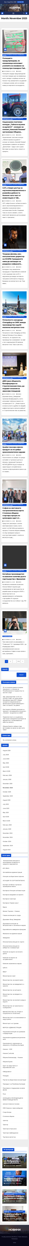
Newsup (24, 1236)
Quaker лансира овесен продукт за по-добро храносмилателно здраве (13, 449)
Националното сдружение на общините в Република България (13, 119)
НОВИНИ (14, 7)
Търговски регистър (9, 1137)
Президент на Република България (14, 1084)
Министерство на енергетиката (13, 980)
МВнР (4, 972)
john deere (6, 868)
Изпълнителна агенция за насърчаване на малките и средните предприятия (11, 862)
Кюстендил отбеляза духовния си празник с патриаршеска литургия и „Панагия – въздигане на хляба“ (14, 711)
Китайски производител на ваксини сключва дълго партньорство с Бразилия (14, 576)
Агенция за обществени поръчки (13, 876)
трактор (5, 1120)
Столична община (7, 636)
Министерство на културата (12, 990)
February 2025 (7, 825)
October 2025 (7, 792)
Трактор (5, 1124)
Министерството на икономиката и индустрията (14, 1018)
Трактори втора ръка (9, 1129)
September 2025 (8, 796)
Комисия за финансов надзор (12, 963)
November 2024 (8, 837)
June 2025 (6, 808)
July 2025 (6, 804)
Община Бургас (8, 1061)
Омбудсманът (7, 1071)
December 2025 (7, 783)
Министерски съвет (9, 976)
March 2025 (6, 821)
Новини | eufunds (8, 1053)
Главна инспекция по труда (12, 915)
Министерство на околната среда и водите (14, 1001)
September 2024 (8, 845)
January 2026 (7, 779)
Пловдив (6, 1075)
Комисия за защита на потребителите (10, 958)
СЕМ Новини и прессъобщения (13, 1108)
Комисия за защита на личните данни (13, 952)
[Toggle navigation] (13, 13)
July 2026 (6, 754)
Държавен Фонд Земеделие (12, 919)
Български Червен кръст (11, 903)
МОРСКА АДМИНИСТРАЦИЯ (12, 1027)
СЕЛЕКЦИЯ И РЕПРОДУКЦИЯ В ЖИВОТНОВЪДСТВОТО (13, 1099)
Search (5, 669)
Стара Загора (7, 1112)
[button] (24, 13)
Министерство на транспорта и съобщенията (13, 1006)
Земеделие (6, 937)
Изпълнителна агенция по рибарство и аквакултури (11, 946)
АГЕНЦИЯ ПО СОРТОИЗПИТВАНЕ (14, 880)
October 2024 (7, 841)
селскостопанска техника (11, 1104)
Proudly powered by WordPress (9, 1236)
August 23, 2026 (10, 1165)
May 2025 (6, 812)
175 (18, 661)
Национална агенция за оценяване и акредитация (14, 1032)
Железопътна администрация (12, 933)
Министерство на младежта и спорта (12, 995)
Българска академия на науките (13, 894)
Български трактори (9, 899)
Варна (5, 907)
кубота (5, 967)
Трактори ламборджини (10, 1133)
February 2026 (7, 775)
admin (19, 71)
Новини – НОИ (7, 1049)
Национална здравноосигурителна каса (14, 1038)
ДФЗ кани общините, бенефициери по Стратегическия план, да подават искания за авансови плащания (13, 386)
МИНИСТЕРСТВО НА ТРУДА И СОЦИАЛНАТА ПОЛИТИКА (13, 1012)
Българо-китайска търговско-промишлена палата (13, 55)
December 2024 (8, 833)
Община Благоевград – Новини (13, 1057)
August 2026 (6, 750)
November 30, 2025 (9, 71)
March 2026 (6, 771)
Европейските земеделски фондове (14, 929)
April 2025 (6, 816)
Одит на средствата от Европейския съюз (10, 1066)
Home (14, 1242)
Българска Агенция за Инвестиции (14, 890)
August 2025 (6, 800)
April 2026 (6, 767)
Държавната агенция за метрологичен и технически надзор (14, 924)
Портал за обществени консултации (14, 1080)
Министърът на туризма (10, 1023)
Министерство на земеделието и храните (13, 985)
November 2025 (8, 787)
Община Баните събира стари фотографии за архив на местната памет (14, 727)
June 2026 (6, 759)
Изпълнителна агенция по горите (13, 942)
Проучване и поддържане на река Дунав (14, 1089)
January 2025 (7, 829)
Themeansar (14, 1238)
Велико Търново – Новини (11, 911)
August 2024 (7, 849)
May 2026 (6, 763)
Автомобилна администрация (12, 872)
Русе (4, 1094)
